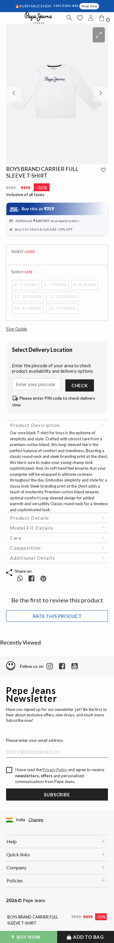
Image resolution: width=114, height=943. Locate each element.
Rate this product (57, 616)
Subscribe (57, 794)
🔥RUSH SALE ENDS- (34, 5)
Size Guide (16, 329)
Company (16, 867)
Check (79, 385)
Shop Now (89, 6)
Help (11, 841)
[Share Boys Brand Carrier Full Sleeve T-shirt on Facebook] (32, 578)
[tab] (57, 425)
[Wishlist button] (80, 18)
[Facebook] (62, 666)
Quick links (18, 854)
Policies (14, 880)
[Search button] (69, 18)
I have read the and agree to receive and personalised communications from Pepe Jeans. (59, 775)
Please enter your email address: (35, 740)
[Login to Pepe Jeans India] (91, 18)
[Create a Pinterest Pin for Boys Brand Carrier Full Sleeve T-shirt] (43, 578)
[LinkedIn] (49, 666)
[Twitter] (74, 666)
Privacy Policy (55, 769)
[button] (13, 94)
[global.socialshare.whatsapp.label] (20, 578)
